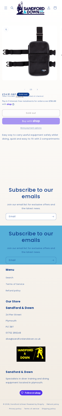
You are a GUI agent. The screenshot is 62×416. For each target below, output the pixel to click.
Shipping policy (49, 408)
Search (9, 277)
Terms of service (31, 408)
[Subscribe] (53, 216)
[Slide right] (37, 89)
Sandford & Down (18, 404)
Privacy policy (15, 408)
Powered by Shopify (35, 404)
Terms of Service (15, 284)
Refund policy (13, 290)
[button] (6, 8)
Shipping (20, 96)
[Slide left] (24, 89)
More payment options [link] (31, 128)
